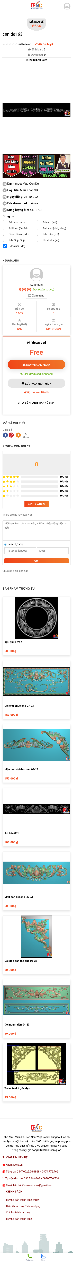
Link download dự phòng (38, 374)
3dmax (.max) (17, 222)
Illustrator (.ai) (51, 240)
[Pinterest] (11, 435)
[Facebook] (5, 435)
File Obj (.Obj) (17, 240)
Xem (38, 295)
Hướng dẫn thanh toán (19, 1218)
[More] (18, 435)
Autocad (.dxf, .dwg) (54, 228)
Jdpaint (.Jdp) (17, 246)
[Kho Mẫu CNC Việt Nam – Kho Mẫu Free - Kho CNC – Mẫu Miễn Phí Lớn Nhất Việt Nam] (36, 6)
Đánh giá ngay (36, 504)
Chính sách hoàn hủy (18, 1212)
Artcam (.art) (50, 222)
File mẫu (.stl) (51, 234)
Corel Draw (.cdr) (19, 234)
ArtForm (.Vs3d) (18, 228)
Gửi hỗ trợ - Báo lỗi (37, 392)
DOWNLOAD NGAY (38, 364)
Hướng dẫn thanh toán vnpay (23, 1199)
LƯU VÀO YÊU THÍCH (37, 383)
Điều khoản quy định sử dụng (23, 1206)
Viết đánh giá (45, 44)
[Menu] (5, 6)
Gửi (36, 561)
